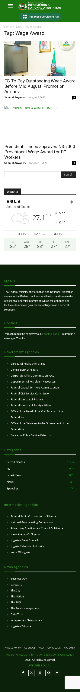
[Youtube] (48, 673)
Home (8, 27)
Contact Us (54, 647)
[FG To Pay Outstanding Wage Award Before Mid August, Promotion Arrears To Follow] (40, 58)
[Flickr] (57, 673)
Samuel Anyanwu (15, 97)
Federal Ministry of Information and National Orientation (40, 654)
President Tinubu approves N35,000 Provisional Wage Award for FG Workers (39, 152)
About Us (29, 647)
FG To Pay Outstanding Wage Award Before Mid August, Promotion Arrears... (40, 86)
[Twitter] (31, 673)
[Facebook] (23, 673)
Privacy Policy (12, 647)
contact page (51, 333)
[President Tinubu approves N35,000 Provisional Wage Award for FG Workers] (40, 123)
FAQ (41, 647)
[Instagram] (40, 673)
